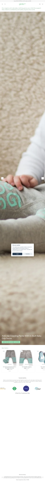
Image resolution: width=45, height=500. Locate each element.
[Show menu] (2, 4)
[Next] (42, 178)
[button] (5, 4)
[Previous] (2, 178)
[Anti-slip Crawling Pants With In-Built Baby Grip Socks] (9, 358)
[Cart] (42, 4)
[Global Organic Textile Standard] (39, 388)
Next (42, 358)
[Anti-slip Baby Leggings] (27, 358)
